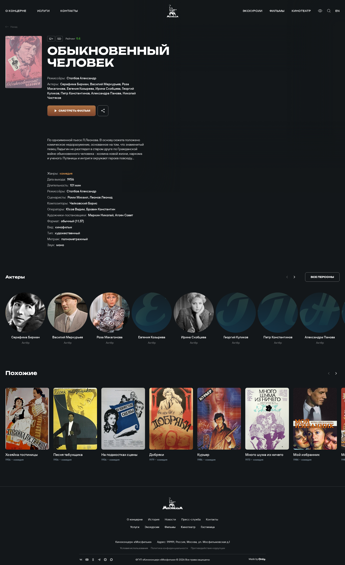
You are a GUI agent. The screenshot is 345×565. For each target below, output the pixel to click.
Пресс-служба (191, 519)
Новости (170, 519)
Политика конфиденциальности (169, 548)
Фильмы (277, 11)
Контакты (69, 11)
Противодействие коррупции (208, 548)
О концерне (15, 11)
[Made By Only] (257, 559)
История (153, 519)
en (337, 11)
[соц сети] (80, 559)
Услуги (43, 11)
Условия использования (134, 548)
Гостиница (208, 527)
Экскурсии (252, 11)
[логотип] (172, 11)
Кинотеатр (301, 11)
